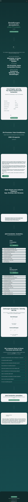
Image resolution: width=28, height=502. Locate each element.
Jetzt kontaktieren (14, 496)
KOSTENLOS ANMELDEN (14, 31)
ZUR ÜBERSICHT (14, 117)
